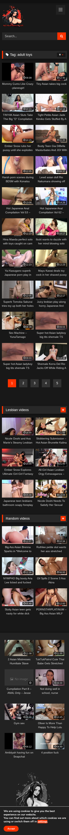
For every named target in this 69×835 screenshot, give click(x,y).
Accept (11, 828)
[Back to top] (57, 823)
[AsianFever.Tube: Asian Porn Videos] (28, 17)
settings (42, 821)
